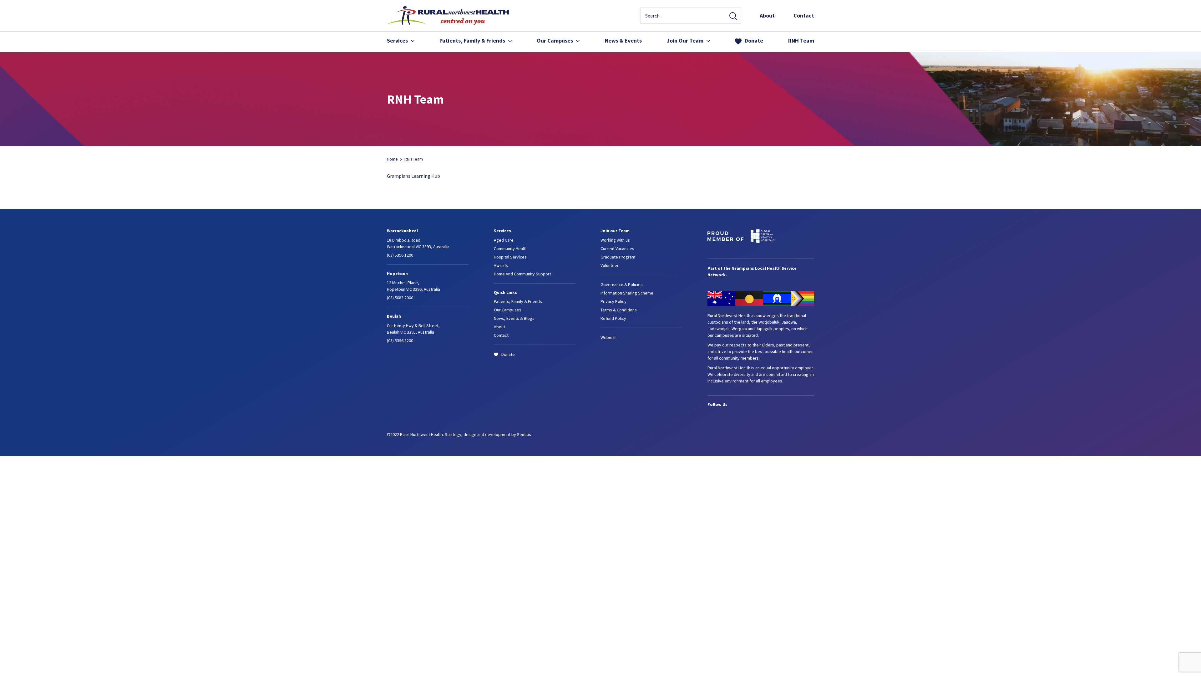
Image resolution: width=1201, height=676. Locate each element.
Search (733, 16)
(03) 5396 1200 (400, 255)
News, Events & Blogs (514, 318)
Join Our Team (685, 40)
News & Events (623, 40)
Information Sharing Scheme (626, 293)
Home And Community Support (522, 274)
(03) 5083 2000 (400, 297)
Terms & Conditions (618, 310)
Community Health (511, 248)
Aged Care (504, 240)
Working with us (615, 240)
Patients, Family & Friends (518, 301)
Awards (501, 265)
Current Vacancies (617, 248)
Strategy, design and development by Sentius (488, 434)
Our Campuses (555, 40)
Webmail (608, 337)
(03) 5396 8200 (400, 340)
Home (392, 159)
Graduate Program (617, 257)
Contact (803, 15)
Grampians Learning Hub (413, 176)
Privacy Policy (613, 301)
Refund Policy (613, 318)
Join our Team (615, 230)
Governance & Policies (621, 284)
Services (397, 40)
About (767, 15)
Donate (754, 40)
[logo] (448, 23)
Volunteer (609, 265)
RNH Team (801, 40)
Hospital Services (510, 257)
